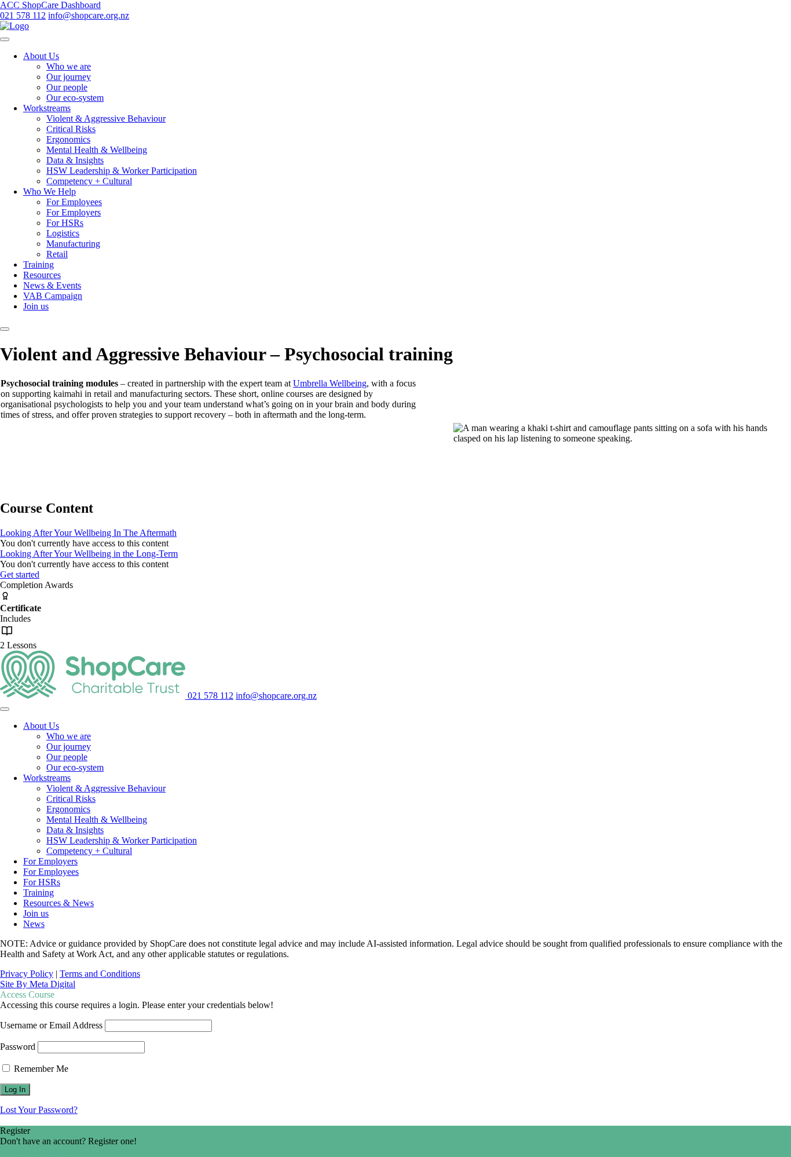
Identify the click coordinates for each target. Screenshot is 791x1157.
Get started (19, 574)
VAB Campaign (52, 296)
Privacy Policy (26, 974)
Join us (36, 306)
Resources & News (58, 903)
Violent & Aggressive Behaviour (106, 118)
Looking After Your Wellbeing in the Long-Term (89, 554)
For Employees (74, 202)
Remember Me (40, 1069)
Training (38, 264)
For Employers (73, 212)
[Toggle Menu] (4, 39)
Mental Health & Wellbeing (96, 150)
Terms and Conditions (100, 974)
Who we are (68, 66)
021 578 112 (23, 15)
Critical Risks (71, 129)
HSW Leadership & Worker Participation (121, 171)
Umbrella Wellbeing (330, 383)
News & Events (52, 285)
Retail (57, 254)
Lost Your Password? (39, 1110)
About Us (41, 56)
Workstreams (47, 108)
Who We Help (49, 191)
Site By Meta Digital (37, 984)
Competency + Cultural (89, 181)
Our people (66, 87)
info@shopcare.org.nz (88, 15)
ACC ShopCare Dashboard (50, 5)
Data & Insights (75, 160)
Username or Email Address (51, 1025)
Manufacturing (73, 244)
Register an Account (37, 1151)
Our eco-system (75, 98)
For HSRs (64, 223)
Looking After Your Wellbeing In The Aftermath (88, 533)
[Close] (4, 329)
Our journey (68, 77)
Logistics (62, 233)
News (34, 924)
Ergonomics (68, 139)
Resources (42, 275)
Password (17, 1047)
